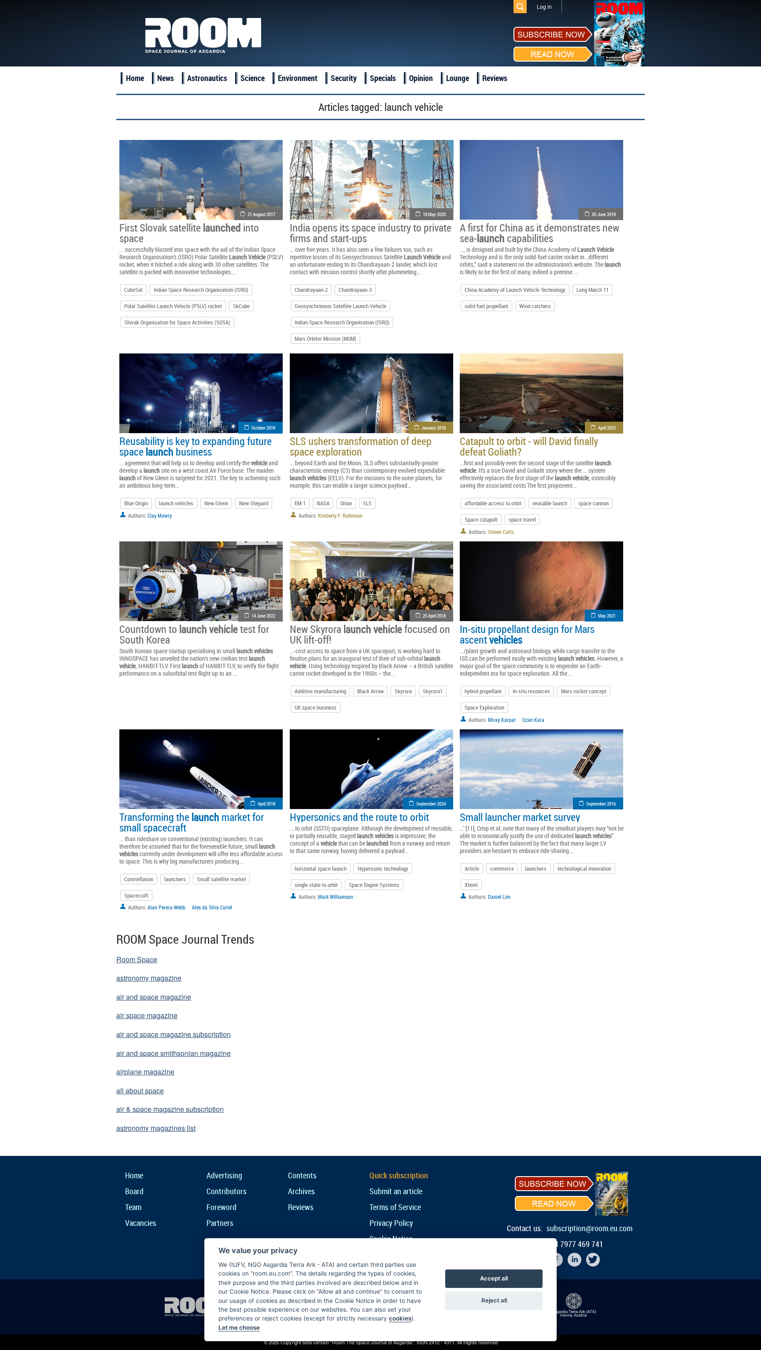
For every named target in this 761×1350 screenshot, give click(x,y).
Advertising (224, 1175)
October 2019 (263, 427)
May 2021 (607, 615)
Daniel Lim (499, 896)
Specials (383, 78)
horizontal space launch (321, 868)
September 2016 (601, 803)
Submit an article (395, 1191)
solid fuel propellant (486, 306)
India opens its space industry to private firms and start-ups (370, 232)
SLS (367, 503)
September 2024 (431, 803)
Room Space (136, 959)
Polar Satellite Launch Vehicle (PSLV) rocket (173, 306)
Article (472, 868)
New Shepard (253, 503)
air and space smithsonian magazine (173, 1053)
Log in (544, 6)
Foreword (221, 1206)
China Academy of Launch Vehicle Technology (515, 290)
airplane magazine (145, 1072)
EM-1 (300, 503)
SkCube (241, 306)
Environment (298, 78)
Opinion (421, 78)
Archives (301, 1191)
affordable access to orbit (493, 503)
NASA (323, 503)
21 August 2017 (261, 214)
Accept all (494, 1278)
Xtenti (471, 885)
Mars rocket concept (583, 691)
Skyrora (403, 691)
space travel (522, 519)
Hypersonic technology (383, 868)
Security (344, 78)
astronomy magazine (148, 978)
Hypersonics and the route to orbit (359, 817)
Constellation (138, 879)
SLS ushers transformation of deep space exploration (361, 446)
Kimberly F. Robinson (340, 515)
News (165, 78)
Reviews (494, 78)
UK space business (315, 707)
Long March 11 (592, 290)
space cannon (593, 503)
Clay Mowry (160, 515)
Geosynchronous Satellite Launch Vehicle (340, 306)
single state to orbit (316, 885)
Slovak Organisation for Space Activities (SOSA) (177, 322)
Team (133, 1206)
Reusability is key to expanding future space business (195, 446)
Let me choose (239, 1327)
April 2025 (607, 427)
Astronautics (207, 78)
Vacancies (140, 1222)
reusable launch (549, 503)
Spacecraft (136, 895)
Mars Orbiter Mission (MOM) (325, 338)
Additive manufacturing (320, 691)
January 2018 (433, 427)
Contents (302, 1175)
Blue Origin (136, 503)
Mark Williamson (335, 896)
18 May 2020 (434, 214)
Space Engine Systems (374, 885)
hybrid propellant (483, 691)
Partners (220, 1222)
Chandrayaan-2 (311, 290)
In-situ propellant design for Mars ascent (527, 634)
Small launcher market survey (520, 817)
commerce (502, 868)
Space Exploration (484, 707)
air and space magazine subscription (173, 1034)
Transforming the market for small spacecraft (191, 822)
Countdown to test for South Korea (194, 634)
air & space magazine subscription (170, 1109)
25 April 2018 (434, 615)
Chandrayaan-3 (355, 290)
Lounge (457, 78)
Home (135, 78)
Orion (346, 503)
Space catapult (481, 519)
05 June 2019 (604, 214)
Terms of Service (395, 1206)
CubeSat (133, 290)
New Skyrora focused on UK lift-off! (370, 634)
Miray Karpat (502, 719)
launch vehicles (176, 503)
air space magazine (146, 1015)
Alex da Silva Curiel (212, 907)
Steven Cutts (501, 531)
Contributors (227, 1191)
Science (252, 78)
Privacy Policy (391, 1222)
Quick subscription (398, 1175)
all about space (140, 1090)
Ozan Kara (533, 719)
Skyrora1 (433, 691)
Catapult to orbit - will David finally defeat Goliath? (529, 446)
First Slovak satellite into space (189, 232)
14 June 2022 (263, 615)
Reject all (494, 1300)
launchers (175, 879)
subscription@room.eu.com (589, 1228)
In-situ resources (531, 691)
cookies (400, 1318)
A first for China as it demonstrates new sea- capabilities (539, 232)
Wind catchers (535, 306)
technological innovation (584, 868)
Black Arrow (370, 691)
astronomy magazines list (156, 1128)
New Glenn (216, 503)
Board (134, 1191)
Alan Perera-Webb (166, 907)
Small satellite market (221, 879)
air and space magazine (153, 997)
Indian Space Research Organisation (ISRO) (201, 290)
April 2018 (266, 803)
